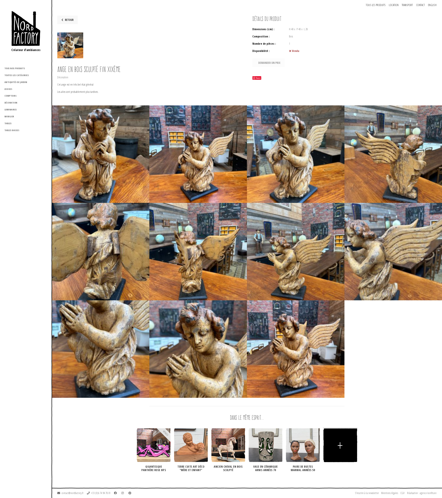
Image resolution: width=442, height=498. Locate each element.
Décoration (10, 102)
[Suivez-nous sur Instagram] (123, 493)
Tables (8, 123)
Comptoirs (10, 95)
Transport (407, 5)
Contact (420, 5)
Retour (69, 20)
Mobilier (9, 116)
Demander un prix (269, 63)
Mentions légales (389, 493)
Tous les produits (376, 5)
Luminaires (10, 109)
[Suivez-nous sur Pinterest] (130, 493)
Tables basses (11, 130)
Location (393, 5)
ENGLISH (432, 5)
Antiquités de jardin (15, 82)
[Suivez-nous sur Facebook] (116, 493)
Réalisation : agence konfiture (421, 493)
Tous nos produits (14, 68)
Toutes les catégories (16, 75)
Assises (8, 89)
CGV (402, 493)
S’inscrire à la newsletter (367, 493)
